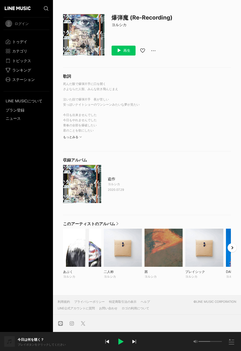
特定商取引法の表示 (123, 301)
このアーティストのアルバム (91, 225)
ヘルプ (145, 301)
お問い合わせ (108, 308)
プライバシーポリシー (89, 301)
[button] (120, 341)
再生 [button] (126, 50)
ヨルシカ (119, 24)
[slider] (204, 341)
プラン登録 (15, 110)
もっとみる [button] (70, 137)
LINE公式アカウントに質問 (76, 308)
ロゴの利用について (135, 308)
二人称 (118, 272)
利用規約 (64, 301)
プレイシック (204, 272)
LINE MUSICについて (24, 101)
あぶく (77, 272)
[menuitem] (26, 41)
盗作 (111, 179)
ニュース (13, 118)
